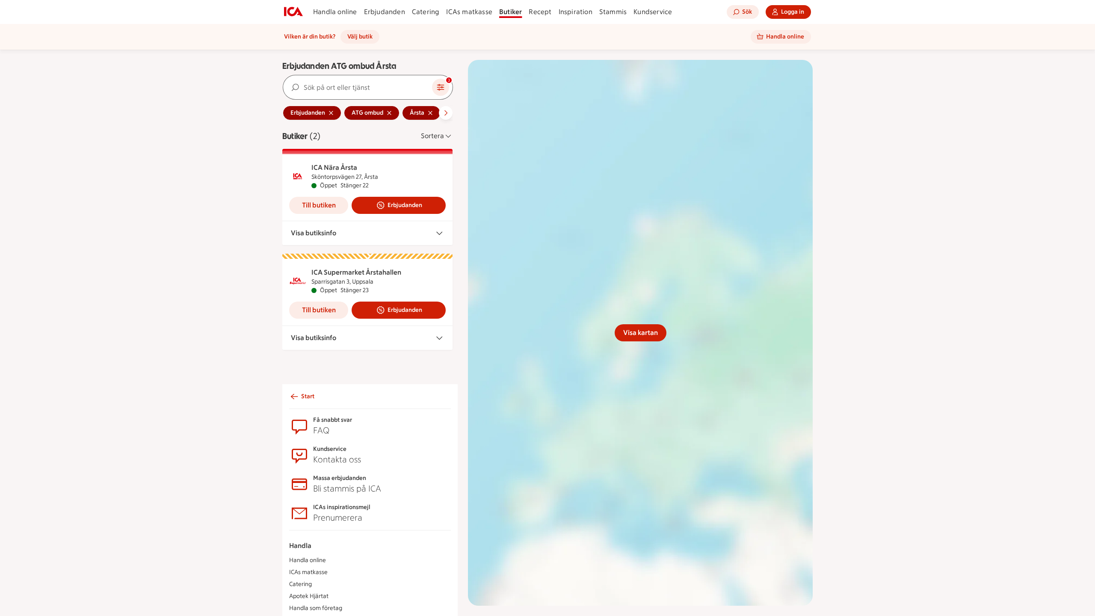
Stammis (613, 12)
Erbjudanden (384, 12)
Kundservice (652, 12)
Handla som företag (315, 608)
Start (307, 396)
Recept (540, 12)
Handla (300, 546)
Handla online (335, 12)
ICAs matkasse (469, 12)
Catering (426, 12)
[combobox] (357, 87)
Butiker (510, 12)
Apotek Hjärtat (308, 596)
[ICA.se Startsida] (293, 12)
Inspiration (575, 12)
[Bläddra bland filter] (446, 113)
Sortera (432, 136)
